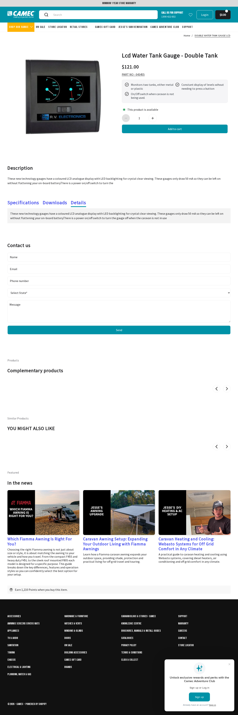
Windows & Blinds (73, 631)
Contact (182, 638)
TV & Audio (12, 638)
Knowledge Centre (131, 623)
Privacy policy (128, 645)
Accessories (14, 616)
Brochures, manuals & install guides (141, 631)
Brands (68, 667)
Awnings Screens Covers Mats (23, 623)
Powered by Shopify (35, 704)
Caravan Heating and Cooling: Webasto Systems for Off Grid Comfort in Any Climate (186, 543)
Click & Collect (129, 660)
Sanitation (12, 645)
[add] (153, 118)
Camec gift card (72, 660)
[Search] (46, 14)
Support (182, 616)
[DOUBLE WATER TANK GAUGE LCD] (63, 97)
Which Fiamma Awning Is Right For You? (39, 541)
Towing (11, 652)
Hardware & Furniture (76, 616)
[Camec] (21, 14)
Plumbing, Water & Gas (19, 674)
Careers (182, 631)
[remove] (126, 118)
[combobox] (103, 15)
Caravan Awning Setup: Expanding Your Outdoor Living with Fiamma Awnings (115, 543)
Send (119, 330)
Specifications (23, 202)
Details (78, 202)
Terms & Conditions (131, 652)
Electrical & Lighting (18, 667)
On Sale (68, 645)
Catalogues (127, 638)
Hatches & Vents (73, 623)
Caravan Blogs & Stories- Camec (138, 616)
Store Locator (186, 645)
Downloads (55, 202)
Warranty (183, 623)
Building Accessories (75, 652)
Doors (67, 638)
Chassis (11, 660)
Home (187, 35)
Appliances (13, 631)
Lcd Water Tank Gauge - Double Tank (170, 55)
